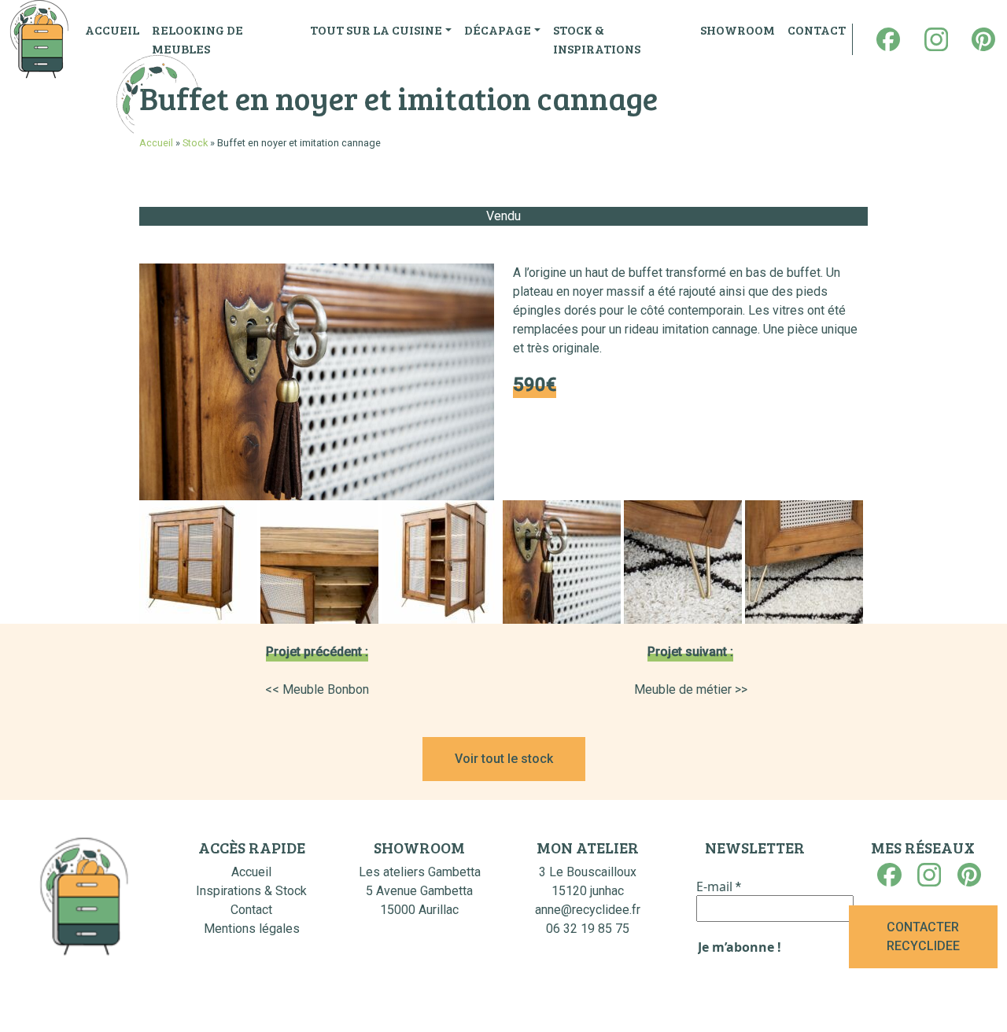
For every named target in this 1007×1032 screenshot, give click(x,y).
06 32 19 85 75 (587, 928)
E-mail (718, 887)
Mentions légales (252, 928)
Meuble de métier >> (690, 689)
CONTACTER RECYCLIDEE (923, 936)
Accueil (156, 143)
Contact (251, 909)
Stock (195, 143)
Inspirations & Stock (251, 890)
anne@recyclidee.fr (587, 909)
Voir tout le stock (504, 758)
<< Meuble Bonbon (317, 689)
